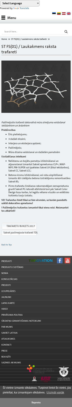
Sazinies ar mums (11, 362)
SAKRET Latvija (9, 332)
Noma (4, 273)
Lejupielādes (8, 291)
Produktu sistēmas (12, 267)
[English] (69, 13)
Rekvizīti (6, 356)
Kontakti (6, 344)
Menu (11, 18)
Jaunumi (6, 297)
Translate (24, 8)
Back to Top (6, 244)
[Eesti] (54, 13)
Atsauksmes (8, 338)
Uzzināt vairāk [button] (55, 392)
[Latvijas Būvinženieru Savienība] (36, 385)
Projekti (6, 285)
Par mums (7, 326)
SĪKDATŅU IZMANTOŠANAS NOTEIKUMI (21, 320)
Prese (4, 350)
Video (4, 308)
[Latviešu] (64, 13)
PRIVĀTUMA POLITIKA (12, 314)
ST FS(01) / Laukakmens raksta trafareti (29, 39)
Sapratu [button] (36, 402)
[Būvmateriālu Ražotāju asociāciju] (36, 382)
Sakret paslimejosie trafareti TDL (19, 232)
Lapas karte (8, 303)
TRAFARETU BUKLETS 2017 (20, 226)
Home (4, 39)
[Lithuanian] (59, 13)
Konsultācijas (9, 279)
